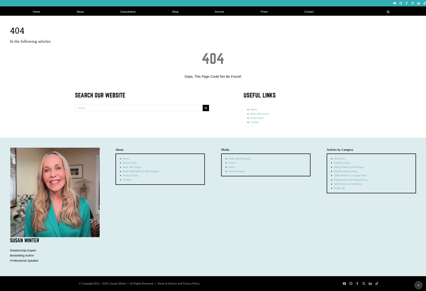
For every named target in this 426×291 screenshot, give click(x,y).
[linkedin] (370, 283)
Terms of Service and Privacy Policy (178, 283)
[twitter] (363, 283)
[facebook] (357, 283)
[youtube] (344, 283)
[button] (388, 11)
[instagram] (350, 283)
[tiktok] (376, 283)
